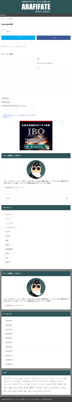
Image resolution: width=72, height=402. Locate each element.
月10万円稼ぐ (39, 387)
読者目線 (20, 391)
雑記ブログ (40, 391)
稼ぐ (7, 258)
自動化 (8, 262)
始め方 (8, 245)
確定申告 (64, 387)
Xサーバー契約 (18, 378)
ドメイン (8, 218)
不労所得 (48, 384)
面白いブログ (48, 391)
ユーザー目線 (26, 384)
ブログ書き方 (52, 381)
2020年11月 (9, 364)
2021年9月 (9, 320)
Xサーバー (11, 378)
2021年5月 (9, 338)
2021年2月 (9, 351)
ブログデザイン (44, 381)
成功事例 (20, 387)
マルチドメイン (17, 384)
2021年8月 (9, 325)
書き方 (8, 253)
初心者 (8, 236)
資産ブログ (30, 391)
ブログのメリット (8, 381)
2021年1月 (9, 355)
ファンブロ (9, 223)
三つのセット (42, 384)
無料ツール (46, 387)
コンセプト (52, 378)
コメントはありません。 (18, 46)
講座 (25, 391)
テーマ (57, 378)
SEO (5, 378)
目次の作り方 (57, 387)
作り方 (8, 231)
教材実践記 (9, 249)
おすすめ (8, 214)
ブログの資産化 (25, 381)
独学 (52, 387)
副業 (7, 240)
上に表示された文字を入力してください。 (14, 105)
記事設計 (15, 391)
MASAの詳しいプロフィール (15, 187)
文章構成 (26, 387)
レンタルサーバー (11, 227)
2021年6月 (9, 334)
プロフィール (60, 381)
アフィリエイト (36, 378)
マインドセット (7, 384)
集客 (36, 391)
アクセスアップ (27, 378)
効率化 (5, 387)
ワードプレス (34, 384)
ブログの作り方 (17, 381)
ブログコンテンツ (35, 381)
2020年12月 (9, 360)
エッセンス (45, 378)
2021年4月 (9, 342)
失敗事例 (10, 387)
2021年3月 (9, 347)
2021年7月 (9, 329)
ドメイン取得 (64, 378)
